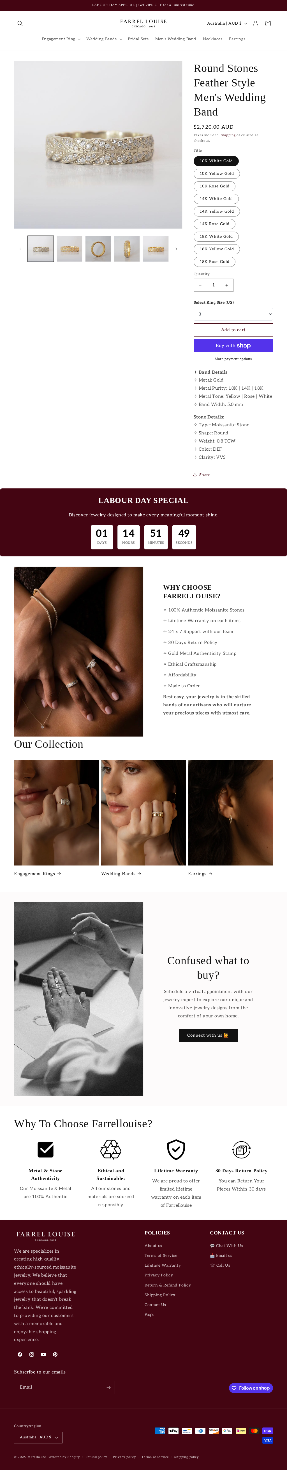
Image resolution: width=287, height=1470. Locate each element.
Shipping (228, 135)
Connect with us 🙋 (208, 1035)
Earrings (197, 873)
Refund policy (96, 1457)
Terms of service (155, 1457)
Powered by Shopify (63, 1457)
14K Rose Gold (215, 224)
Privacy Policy (159, 1275)
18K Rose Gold (215, 261)
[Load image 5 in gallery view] (156, 249)
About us (153, 1245)
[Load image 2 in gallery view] (70, 249)
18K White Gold (216, 236)
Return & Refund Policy (168, 1285)
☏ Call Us (220, 1265)
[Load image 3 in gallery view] (98, 249)
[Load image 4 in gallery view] (127, 249)
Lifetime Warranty (163, 1265)
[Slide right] (176, 249)
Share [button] (204, 474)
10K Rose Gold (215, 186)
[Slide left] (20, 249)
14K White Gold (216, 198)
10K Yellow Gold (217, 173)
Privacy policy (124, 1457)
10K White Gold (216, 161)
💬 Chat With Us (226, 1245)
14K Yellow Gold (217, 211)
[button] (20, 23)
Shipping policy (186, 1457)
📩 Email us (221, 1255)
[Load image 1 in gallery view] (41, 249)
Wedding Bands (118, 873)
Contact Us (155, 1304)
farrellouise (37, 1457)
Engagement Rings (34, 873)
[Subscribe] (108, 1387)
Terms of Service (161, 1255)
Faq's (149, 1314)
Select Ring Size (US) (214, 302)
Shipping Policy (160, 1295)
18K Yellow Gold (217, 249)
